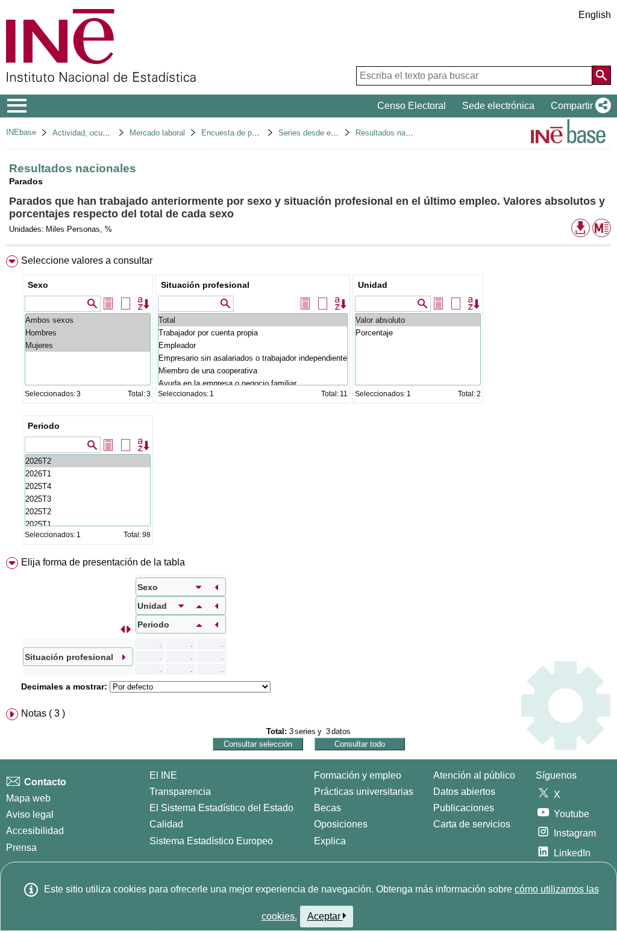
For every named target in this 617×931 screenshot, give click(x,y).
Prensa (21, 847)
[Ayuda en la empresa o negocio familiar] (252, 383)
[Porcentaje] (417, 332)
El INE (163, 775)
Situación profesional (205, 285)
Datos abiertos (464, 791)
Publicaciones (463, 808)
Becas (327, 808)
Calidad (166, 824)
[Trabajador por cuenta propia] (252, 332)
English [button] (594, 15)
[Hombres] (87, 332)
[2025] (87, 486)
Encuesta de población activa (252, 132)
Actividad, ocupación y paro (100, 132)
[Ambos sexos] (87, 320)
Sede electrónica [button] (498, 106)
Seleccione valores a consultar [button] (86, 260)
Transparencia (180, 791)
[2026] (87, 461)
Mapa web (28, 798)
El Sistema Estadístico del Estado (221, 808)
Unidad (372, 285)
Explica (330, 841)
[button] (578, 106)
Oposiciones (341, 824)
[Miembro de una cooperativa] (252, 370)
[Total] (252, 320)
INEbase (21, 132)
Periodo (44, 426)
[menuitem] (308, 403)
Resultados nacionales (394, 132)
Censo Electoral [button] (411, 106)
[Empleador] (252, 345)
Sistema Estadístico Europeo (211, 841)
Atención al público (474, 775)
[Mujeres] (87, 345)
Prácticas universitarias (363, 791)
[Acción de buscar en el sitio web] (601, 75)
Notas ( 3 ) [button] (43, 713)
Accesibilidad (35, 831)
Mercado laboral (157, 132)
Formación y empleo (357, 775)
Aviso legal (30, 814)
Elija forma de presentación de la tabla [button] (103, 562)
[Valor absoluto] (417, 320)
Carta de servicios (471, 824)
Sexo (38, 285)
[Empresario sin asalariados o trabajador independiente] (252, 358)
